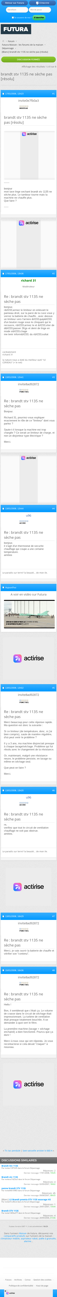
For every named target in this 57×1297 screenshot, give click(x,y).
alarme (27, 1241)
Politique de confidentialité (21, 1285)
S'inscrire (42, 3)
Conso (28, 1279)
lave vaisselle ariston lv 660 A (37, 1150)
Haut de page (42, 1285)
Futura (8, 1279)
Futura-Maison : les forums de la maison (22, 44)
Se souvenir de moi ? (23, 17)
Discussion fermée (28, 59)
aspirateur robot (29, 1238)
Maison (23, 1233)
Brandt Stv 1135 (10, 1165)
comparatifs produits (14, 1235)
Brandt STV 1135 (10, 1210)
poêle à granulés (47, 1238)
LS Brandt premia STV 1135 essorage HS (30, 1199)
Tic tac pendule (12, 1150)
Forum (11, 41)
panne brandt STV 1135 (14, 1188)
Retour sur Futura (14, 3)
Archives (18, 1279)
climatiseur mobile (10, 1238)
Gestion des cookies (42, 1279)
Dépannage (8, 48)
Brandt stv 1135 (10, 1177)
